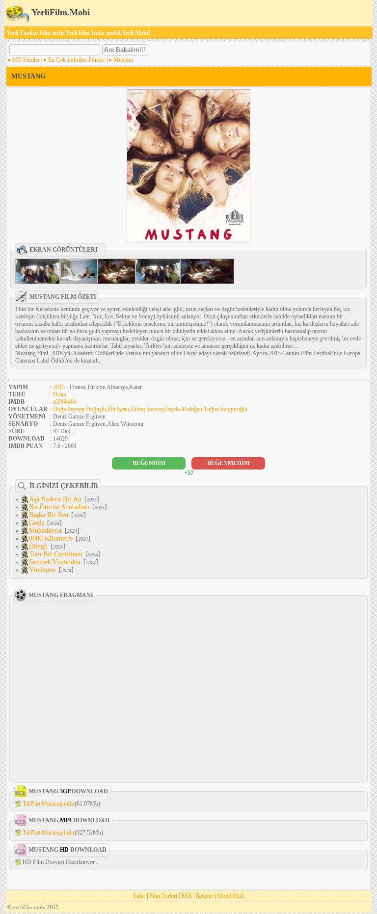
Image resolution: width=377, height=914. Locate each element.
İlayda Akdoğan (183, 409)
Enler (139, 895)
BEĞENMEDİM (228, 463)
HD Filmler (26, 59)
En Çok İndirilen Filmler (76, 59)
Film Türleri (163, 895)
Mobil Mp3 (230, 895)
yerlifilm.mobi (29, 907)
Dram (59, 394)
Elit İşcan (118, 409)
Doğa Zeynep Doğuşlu (79, 409)
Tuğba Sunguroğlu (225, 409)
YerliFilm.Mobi (59, 12)
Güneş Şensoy (147, 409)
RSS (186, 895)
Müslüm (123, 59)
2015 (59, 387)
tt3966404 (65, 401)
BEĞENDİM (149, 463)
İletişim (204, 895)
